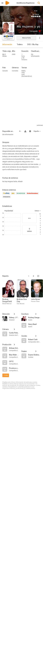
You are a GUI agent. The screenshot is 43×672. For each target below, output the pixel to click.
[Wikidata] (6, 198)
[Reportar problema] (25, 131)
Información (7, 44)
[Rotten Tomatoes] (33, 195)
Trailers (20, 44)
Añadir (20, 181)
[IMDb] (13, 195)
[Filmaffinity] (6, 195)
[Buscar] (39, 3)
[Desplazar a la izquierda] (28, 276)
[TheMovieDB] (21, 195)
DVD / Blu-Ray (32, 44)
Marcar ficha (26, 38)
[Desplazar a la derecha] (33, 276)
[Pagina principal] (7, 4)
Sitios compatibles (20, 131)
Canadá (5, 71)
